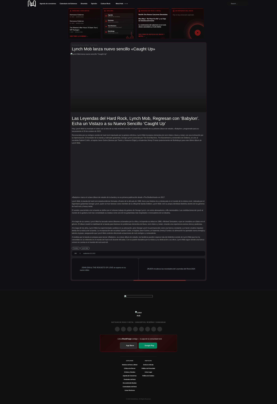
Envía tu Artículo (148, 364)
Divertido (84, 3)
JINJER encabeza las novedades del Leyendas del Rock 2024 (171, 269)
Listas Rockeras (130, 390)
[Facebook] (117, 329)
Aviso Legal (148, 372)
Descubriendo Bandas (130, 383)
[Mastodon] (147, 329)
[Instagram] (123, 329)
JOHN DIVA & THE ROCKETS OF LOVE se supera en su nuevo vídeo (103, 269)
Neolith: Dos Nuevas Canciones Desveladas (152, 14)
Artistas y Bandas (129, 372)
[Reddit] (141, 329)
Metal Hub (119, 3)
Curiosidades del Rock (130, 386)
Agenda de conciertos (48, 3)
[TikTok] (135, 329)
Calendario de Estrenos (68, 3)
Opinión (94, 3)
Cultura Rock (105, 3)
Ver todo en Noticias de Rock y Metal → (151, 35)
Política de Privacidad (148, 368)
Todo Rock (93, 45)
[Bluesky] (153, 329)
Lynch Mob (85, 248)
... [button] (126, 3)
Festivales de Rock (130, 379)
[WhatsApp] (129, 329)
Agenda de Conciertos (130, 375)
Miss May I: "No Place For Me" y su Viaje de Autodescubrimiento (152, 20)
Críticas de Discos (129, 368)
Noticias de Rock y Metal (80, 45)
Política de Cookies (148, 375)
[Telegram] (159, 329)
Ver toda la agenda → (79, 36)
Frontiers (75, 248)
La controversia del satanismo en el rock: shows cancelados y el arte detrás (152, 26)
